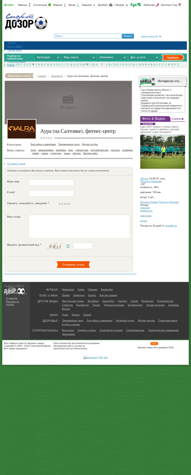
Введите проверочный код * (24, 244)
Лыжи (65, 314)
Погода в (151, 181)
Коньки (76, 314)
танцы (67, 153)
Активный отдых (125, 320)
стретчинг (55, 153)
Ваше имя (13, 181)
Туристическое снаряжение (163, 330)
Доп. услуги (137, 57)
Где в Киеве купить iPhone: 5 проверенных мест (156, 91)
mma (33, 150)
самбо (35, 153)
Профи (66, 295)
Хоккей (87, 314)
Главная (41, 76)
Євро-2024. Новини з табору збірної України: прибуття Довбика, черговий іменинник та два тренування (159, 129)
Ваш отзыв (13, 216)
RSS (154, 343)
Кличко (92, 295)
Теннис (96, 305)
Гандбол (122, 301)
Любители (78, 295)
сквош (44, 153)
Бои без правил (108, 295)
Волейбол (93, 301)
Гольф (134, 301)
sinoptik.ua (171, 225)
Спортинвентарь (135, 330)
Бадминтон (82, 305)
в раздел (177, 118)
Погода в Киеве (149, 202)
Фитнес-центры (146, 320)
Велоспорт (148, 301)
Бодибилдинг (135, 305)
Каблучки (149, 4)
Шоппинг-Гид (169, 4)
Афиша (22, 4)
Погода (144, 178)
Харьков (87, 4)
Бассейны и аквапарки (43, 144)
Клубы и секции (71, 324)
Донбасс (103, 4)
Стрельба (67, 305)
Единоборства (165, 301)
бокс (70, 150)
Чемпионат (68, 289)
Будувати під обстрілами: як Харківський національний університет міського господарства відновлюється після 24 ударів (161, 107)
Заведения (57, 76)
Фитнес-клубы (90, 144)
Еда (136, 5)
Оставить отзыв (16, 163)
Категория (43, 57)
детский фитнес (99, 150)
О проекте (11, 298)
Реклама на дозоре (12, 303)
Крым (72, 4)
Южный (57, 4)
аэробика (61, 150)
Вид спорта (71, 57)
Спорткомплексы (167, 320)
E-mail (11, 192)
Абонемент (106, 57)
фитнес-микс (90, 153)
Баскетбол (108, 301)
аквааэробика (46, 150)
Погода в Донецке (169, 202)
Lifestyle (119, 4)
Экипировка (68, 334)
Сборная (92, 289)
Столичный (40, 4)
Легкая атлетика (155, 305)
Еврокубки (107, 289)
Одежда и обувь (87, 330)
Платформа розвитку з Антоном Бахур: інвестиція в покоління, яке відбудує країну (162, 98)
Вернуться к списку (19, 75)
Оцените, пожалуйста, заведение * (28, 203)
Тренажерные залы (69, 144)
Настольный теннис (73, 301)
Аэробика (173, 305)
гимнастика (82, 150)
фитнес (77, 153)
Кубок (81, 289)
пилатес (115, 150)
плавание (127, 150)
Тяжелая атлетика (114, 305)
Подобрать (172, 57)
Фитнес (66, 309)
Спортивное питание (111, 330)
